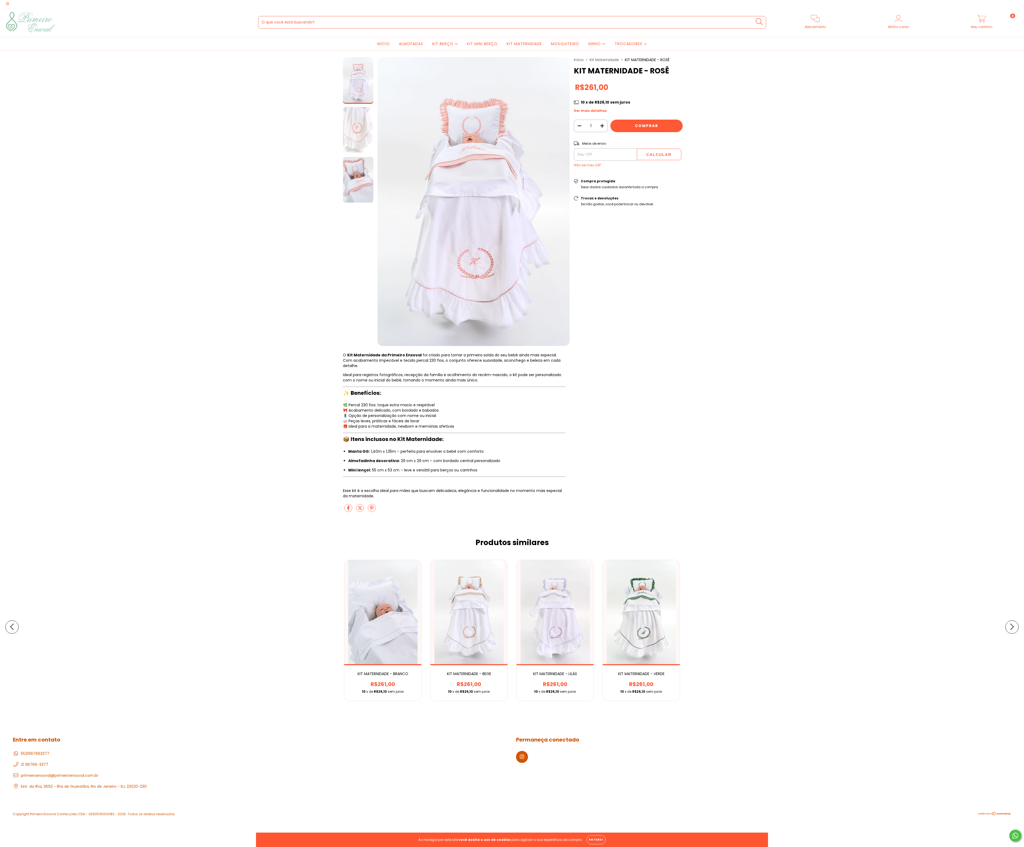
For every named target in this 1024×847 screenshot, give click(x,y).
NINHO (595, 43)
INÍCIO (383, 43)
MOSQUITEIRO (565, 43)
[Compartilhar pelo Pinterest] (372, 510)
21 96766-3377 (34, 764)
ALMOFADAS (411, 43)
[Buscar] (759, 21)
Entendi (596, 840)
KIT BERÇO (443, 43)
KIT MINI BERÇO (482, 43)
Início (579, 59)
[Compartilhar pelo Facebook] (348, 510)
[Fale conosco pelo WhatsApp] (1015, 836)
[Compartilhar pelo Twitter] (360, 510)
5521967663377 (35, 753)
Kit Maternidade (604, 59)
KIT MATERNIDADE (524, 43)
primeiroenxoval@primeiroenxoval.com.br (59, 775)
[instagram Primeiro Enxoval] (7, 3)
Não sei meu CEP (587, 165)
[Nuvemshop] (994, 814)
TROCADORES (629, 43)
